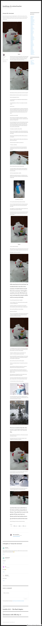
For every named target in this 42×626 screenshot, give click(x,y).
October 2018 (32, 21)
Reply (3, 554)
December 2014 (32, 37)
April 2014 (32, 42)
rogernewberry (4, 56)
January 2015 (32, 36)
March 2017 (32, 27)
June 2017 (32, 26)
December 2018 (32, 19)
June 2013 (32, 47)
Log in (31, 61)
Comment (25, 598)
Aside (3, 58)
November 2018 (32, 20)
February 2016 (32, 31)
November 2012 (32, 52)
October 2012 (32, 53)
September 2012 (32, 54)
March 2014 (32, 43)
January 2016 (32, 32)
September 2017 (32, 24)
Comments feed (32, 63)
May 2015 (32, 35)
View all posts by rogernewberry (16, 536)
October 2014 (32, 38)
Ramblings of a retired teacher (12, 6)
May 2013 (32, 48)
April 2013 (32, 49)
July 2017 (32, 25)
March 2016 (32, 30)
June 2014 (32, 41)
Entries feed (32, 62)
